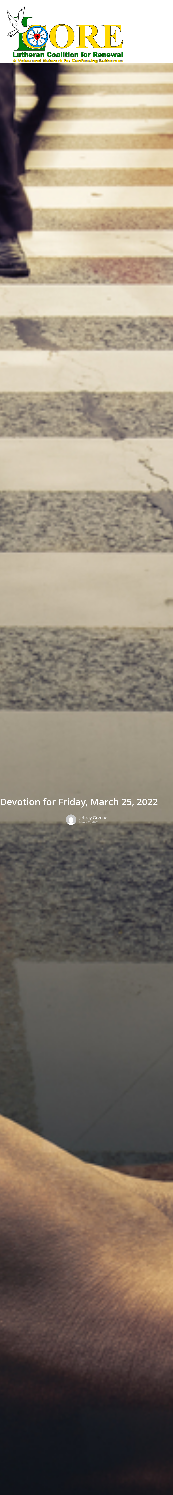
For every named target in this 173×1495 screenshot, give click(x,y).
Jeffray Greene (93, 818)
